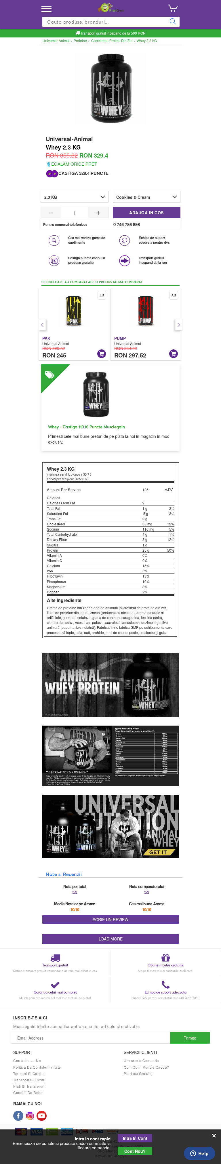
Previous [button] (42, 324)
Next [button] (178, 324)
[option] (74, 325)
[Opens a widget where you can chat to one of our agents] (199, 1154)
